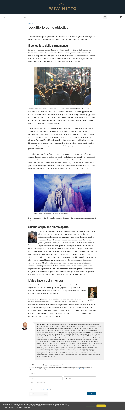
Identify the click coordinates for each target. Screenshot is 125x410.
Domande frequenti (84, 369)
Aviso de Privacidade (45, 390)
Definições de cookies (90, 406)
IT (5, 17)
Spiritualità (33, 23)
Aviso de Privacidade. (24, 407)
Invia (92, 393)
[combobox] (80, 378)
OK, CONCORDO (101, 406)
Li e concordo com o (41, 390)
